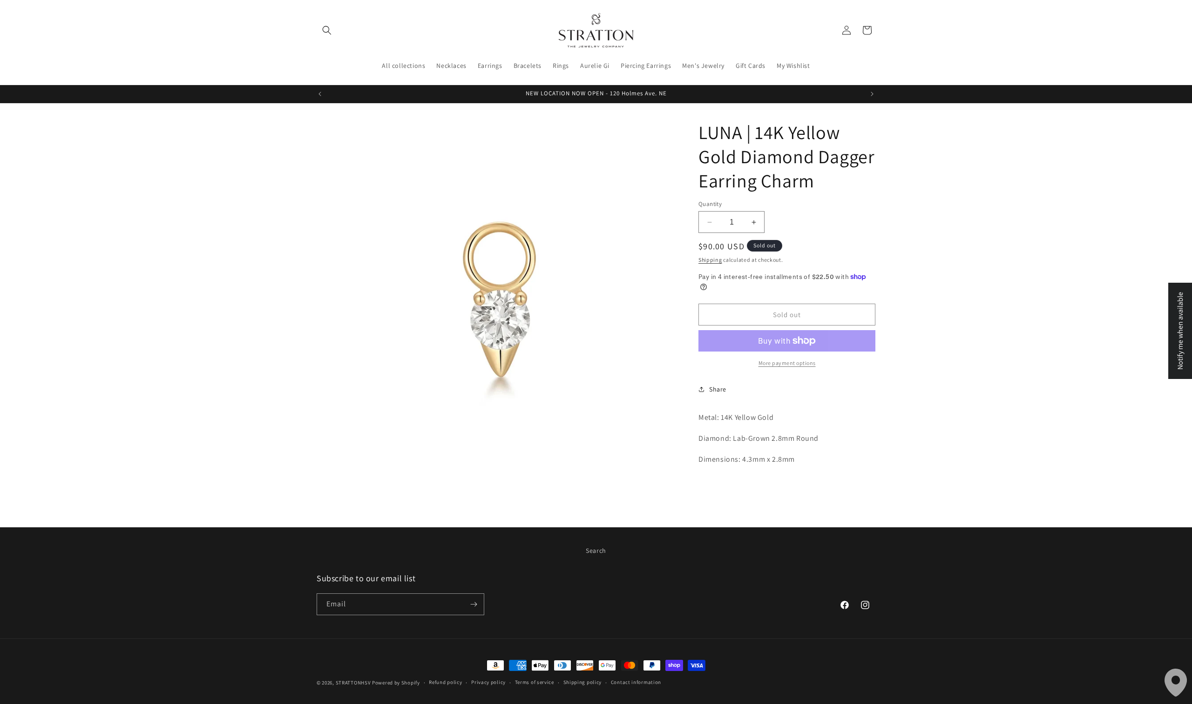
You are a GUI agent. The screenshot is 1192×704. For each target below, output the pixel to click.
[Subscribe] (473, 604)
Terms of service (534, 682)
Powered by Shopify (396, 682)
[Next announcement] (872, 94)
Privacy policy (488, 682)
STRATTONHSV (353, 682)
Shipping (710, 259)
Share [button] (717, 389)
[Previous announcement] (320, 94)
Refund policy (445, 682)
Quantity (710, 204)
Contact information (636, 682)
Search (596, 550)
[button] (327, 30)
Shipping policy (582, 682)
